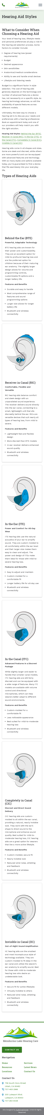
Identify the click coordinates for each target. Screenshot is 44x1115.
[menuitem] (11, 1063)
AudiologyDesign (22, 1110)
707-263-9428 (11, 1101)
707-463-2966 (11, 1089)
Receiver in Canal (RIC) (12, 137)
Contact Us (12, 1050)
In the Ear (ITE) (31, 137)
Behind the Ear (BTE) (31, 133)
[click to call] (3, 4)
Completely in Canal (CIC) (29, 140)
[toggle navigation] (40, 5)
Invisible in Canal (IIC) (12, 143)
